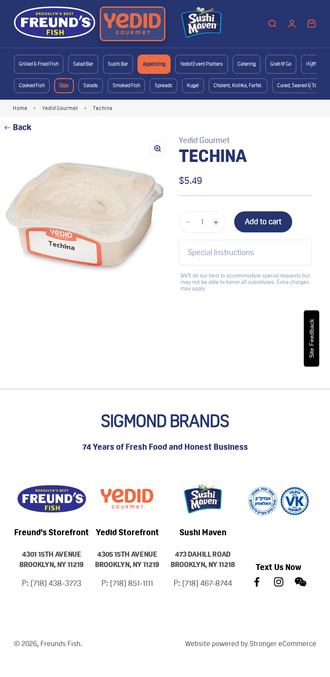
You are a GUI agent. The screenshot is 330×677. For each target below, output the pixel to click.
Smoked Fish (126, 85)
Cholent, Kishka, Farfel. (238, 85)
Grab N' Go (280, 64)
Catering (247, 64)
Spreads (163, 85)
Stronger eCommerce (283, 643)
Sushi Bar (118, 64)
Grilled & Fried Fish (38, 64)
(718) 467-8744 (207, 583)
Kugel (193, 85)
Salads (90, 85)
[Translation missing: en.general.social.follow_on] (257, 582)
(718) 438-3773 (56, 583)
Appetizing (154, 64)
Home (20, 108)
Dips (64, 85)
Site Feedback (311, 338)
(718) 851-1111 (131, 583)
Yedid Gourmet (60, 108)
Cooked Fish (32, 85)
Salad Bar (83, 64)
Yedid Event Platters (201, 64)
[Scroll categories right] (312, 64)
